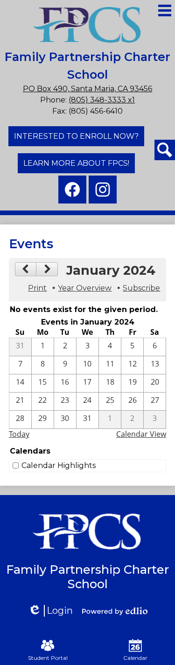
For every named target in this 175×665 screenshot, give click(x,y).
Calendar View (141, 434)
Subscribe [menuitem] (141, 288)
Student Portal (48, 657)
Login (54, 611)
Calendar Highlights (58, 465)
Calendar (135, 657)
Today (19, 434)
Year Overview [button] (85, 288)
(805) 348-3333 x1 (102, 99)
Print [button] (37, 288)
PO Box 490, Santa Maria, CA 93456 (87, 88)
